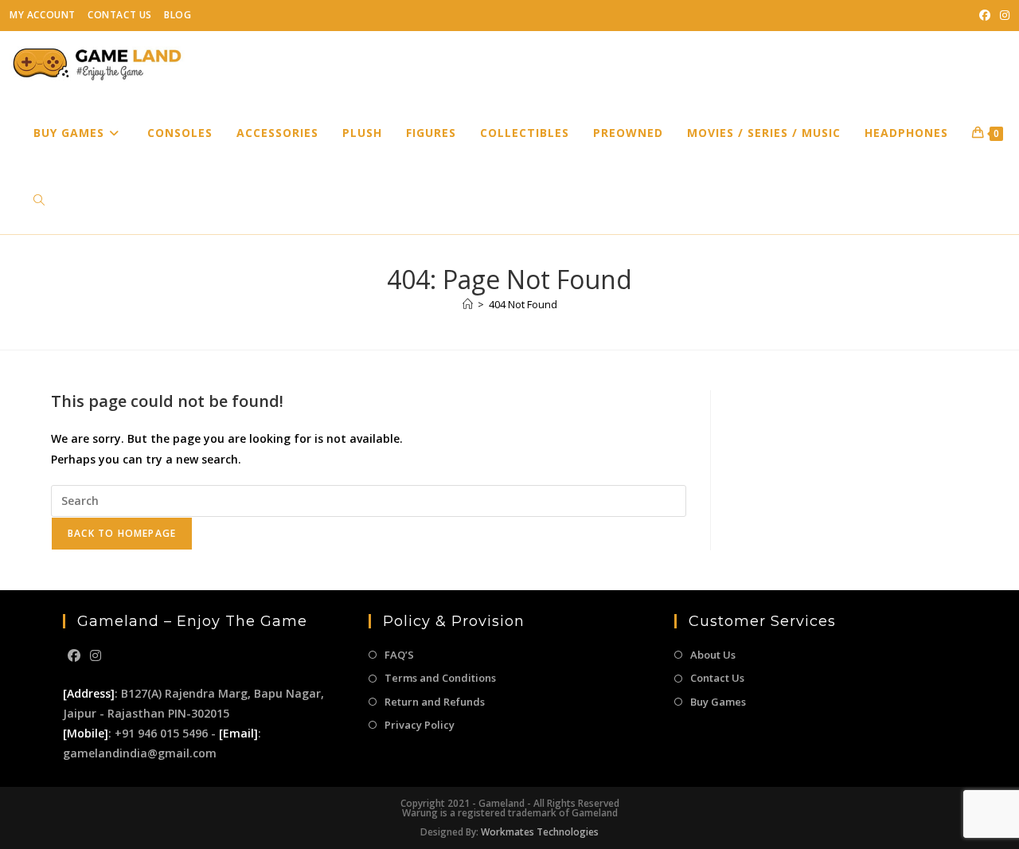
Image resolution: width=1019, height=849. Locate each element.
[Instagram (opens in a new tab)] (1002, 15)
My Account (43, 15)
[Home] (468, 304)
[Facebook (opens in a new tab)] (984, 15)
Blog (177, 15)
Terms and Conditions (440, 678)
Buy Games (718, 701)
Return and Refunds (435, 701)
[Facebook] (74, 655)
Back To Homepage (122, 533)
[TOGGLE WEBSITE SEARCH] (39, 200)
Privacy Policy (420, 725)
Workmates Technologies (540, 832)
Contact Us (120, 15)
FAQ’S (399, 655)
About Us (713, 655)
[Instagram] (95, 655)
